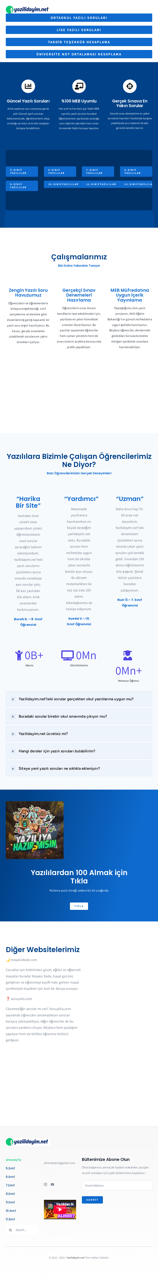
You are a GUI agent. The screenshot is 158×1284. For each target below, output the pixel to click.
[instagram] (45, 1184)
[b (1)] (28, 7)
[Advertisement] (79, 402)
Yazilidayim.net (75, 1257)
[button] (79, 699)
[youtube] (52, 1184)
